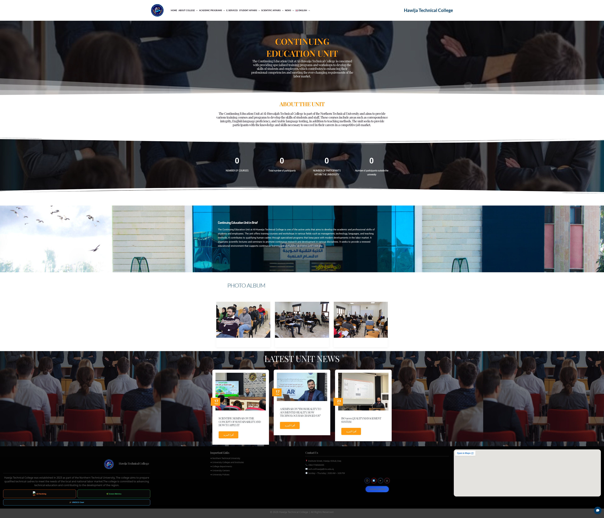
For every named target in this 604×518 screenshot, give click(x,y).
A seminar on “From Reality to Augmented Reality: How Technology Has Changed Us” (300, 412)
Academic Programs (210, 10)
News (288, 10)
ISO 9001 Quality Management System (361, 420)
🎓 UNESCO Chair (76, 502)
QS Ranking (41, 494)
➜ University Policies (219, 474)
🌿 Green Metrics (113, 494)
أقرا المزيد (228, 434)
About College (187, 10)
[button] (196, 10)
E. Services (232, 10)
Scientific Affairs (271, 10)
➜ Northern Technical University (225, 458)
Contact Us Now (377, 489)
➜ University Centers (220, 470)
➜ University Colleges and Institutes (227, 462)
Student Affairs (248, 10)
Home (174, 10)
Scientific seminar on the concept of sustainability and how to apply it (240, 421)
